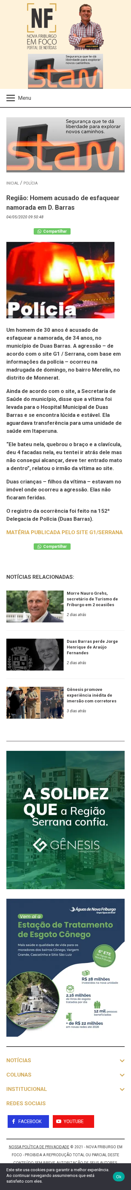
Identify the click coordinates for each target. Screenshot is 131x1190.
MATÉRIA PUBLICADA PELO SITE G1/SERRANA (64, 532)
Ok (119, 1176)
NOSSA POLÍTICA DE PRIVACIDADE (39, 1147)
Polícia (31, 183)
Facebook (30, 1121)
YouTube (74, 1121)
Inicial (12, 183)
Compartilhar (54, 231)
